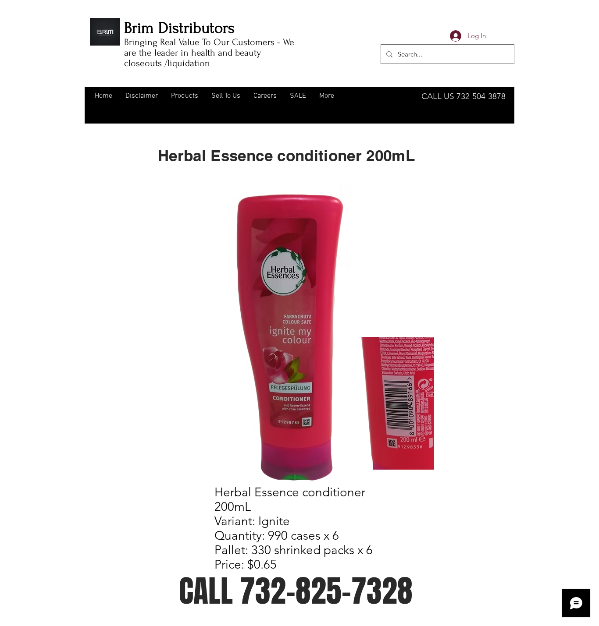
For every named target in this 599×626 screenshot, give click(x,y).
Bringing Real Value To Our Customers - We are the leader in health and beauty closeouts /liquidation (209, 52)
